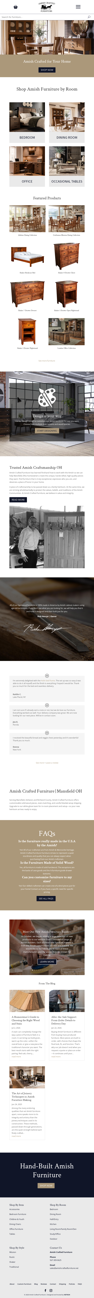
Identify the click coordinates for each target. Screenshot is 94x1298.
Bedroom (27, 137)
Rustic (12, 1257)
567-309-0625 (55, 1260)
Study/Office (55, 1234)
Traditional (14, 1267)
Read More (18, 499)
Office (27, 181)
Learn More (47, 961)
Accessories (14, 1209)
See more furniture (47, 361)
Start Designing (47, 430)
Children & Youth (16, 1219)
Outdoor (53, 1239)
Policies (72, 1284)
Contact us (35, 889)
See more (40, 763)
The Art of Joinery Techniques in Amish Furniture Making (23, 1097)
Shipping (62, 1284)
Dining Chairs (15, 1224)
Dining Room (67, 137)
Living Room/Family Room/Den (63, 1229)
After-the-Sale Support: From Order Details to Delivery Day (64, 1020)
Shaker (12, 1262)
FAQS (80, 1284)
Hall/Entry (54, 1219)
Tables (12, 1234)
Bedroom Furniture (17, 1214)
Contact (53, 1284)
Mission (12, 1252)
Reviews (44, 1284)
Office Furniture (16, 1229)
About (12, 1284)
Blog (36, 1284)
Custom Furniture (24, 1284)
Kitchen (53, 1224)
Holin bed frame (48, 680)
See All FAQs (46, 898)
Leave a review (52, 763)
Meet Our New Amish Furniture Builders (47, 932)
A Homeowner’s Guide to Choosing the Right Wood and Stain (26, 1020)
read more (16, 1056)
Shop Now (47, 69)
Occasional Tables (66, 181)
